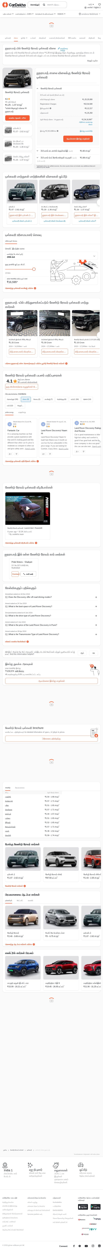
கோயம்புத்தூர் (10, 827)
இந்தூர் (7, 823)
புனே (7, 805)
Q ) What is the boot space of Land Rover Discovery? (28, 606)
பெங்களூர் (9, 801)
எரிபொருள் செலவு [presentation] (11, 241)
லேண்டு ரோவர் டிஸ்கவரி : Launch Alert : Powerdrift (25, 528)
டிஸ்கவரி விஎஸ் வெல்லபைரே (55, 221)
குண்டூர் (8, 797)
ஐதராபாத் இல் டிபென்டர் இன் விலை (22, 215)
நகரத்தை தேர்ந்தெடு (90, 14)
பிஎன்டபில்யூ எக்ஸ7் (80, 207)
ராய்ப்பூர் (8, 814)
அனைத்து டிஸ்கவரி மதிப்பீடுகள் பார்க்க (20, 461)
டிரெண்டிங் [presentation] (8, 900)
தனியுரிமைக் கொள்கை (10, 1218)
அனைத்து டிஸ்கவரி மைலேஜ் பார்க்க (19, 288)
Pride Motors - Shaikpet (22, 562)
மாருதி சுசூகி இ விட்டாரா (18, 983)
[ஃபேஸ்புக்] (74, 1246)
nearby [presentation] (7, 788)
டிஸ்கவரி (8, 38)
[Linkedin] (99, 1246)
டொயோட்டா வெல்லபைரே (49, 207)
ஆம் (82, 653)
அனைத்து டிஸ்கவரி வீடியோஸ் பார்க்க (19, 543)
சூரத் (7, 831)
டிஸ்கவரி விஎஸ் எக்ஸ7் (87, 221)
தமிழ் (90, 4)
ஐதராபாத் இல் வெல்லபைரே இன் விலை (55, 215)
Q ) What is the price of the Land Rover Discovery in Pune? (31, 625)
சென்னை (8, 810)
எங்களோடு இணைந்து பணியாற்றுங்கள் (9, 1208)
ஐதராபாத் (9, 111)
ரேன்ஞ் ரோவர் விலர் (53, 874)
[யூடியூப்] (86, 1246)
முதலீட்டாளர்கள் (7, 1226)
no (94, 653)
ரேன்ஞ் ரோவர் (13, 933)
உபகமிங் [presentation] (30, 900)
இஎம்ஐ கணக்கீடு (86, 131)
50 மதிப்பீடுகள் (10, 102)
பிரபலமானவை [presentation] (20, 788)
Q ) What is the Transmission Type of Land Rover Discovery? (32, 634)
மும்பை (7, 818)
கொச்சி (8, 835)
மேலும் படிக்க (92, 61)
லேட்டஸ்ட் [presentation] (20, 900)
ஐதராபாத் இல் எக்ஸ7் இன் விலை (88, 215)
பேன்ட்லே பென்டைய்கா (55, 933)
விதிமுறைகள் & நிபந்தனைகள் (12, 1214)
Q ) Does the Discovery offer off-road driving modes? (28, 597)
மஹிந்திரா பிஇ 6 (52, 983)
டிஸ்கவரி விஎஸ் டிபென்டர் (22, 221)
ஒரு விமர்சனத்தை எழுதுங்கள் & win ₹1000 (22, 387)
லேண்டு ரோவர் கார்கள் (14, 886)
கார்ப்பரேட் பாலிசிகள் (9, 1222)
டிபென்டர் (12, 207)
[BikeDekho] (81, 1219)
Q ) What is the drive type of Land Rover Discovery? (28, 615)
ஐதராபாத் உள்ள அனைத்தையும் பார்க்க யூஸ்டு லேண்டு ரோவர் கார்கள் (38, 363)
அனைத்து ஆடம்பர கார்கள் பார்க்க (18, 944)
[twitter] (80, 1246)
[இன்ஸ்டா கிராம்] (93, 1246)
